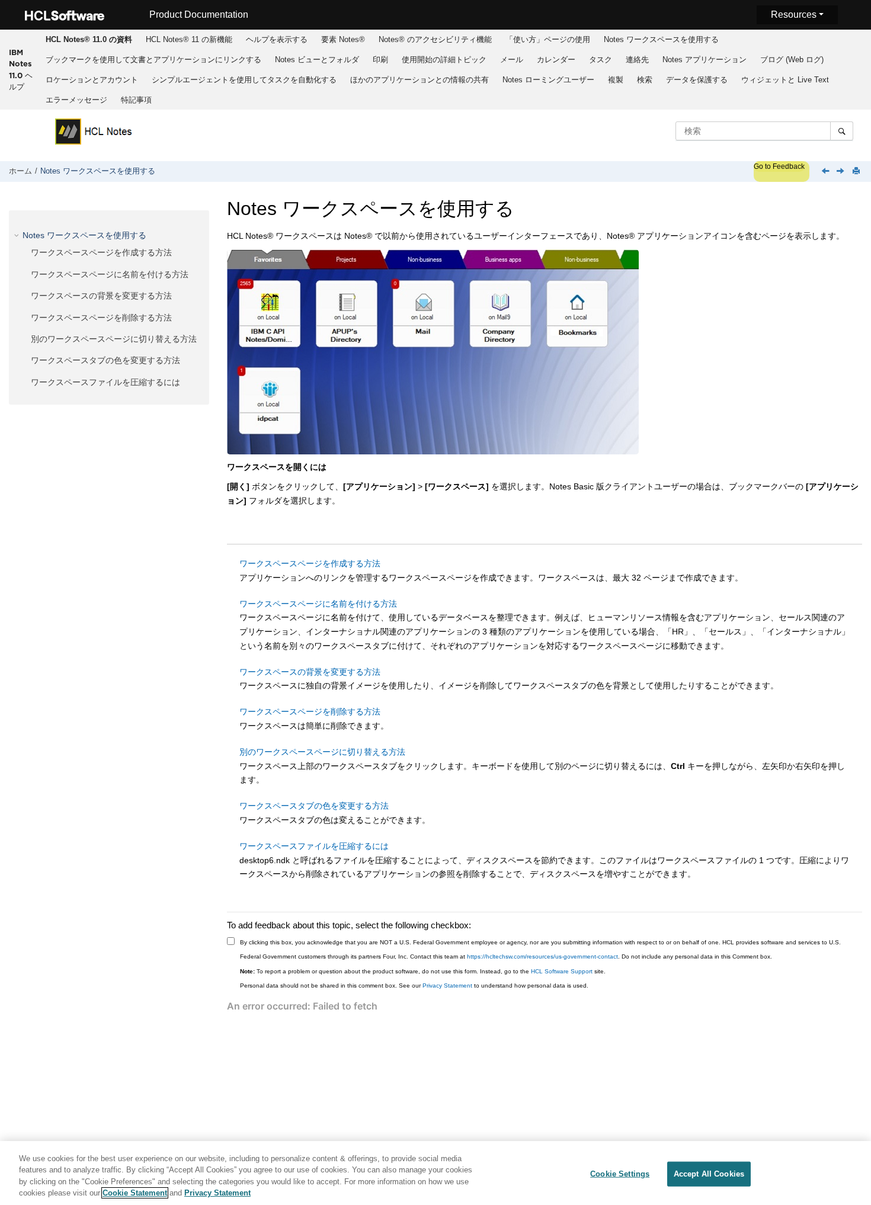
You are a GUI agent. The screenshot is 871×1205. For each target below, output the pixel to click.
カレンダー (556, 59)
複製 (615, 79)
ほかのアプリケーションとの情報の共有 (419, 79)
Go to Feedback (779, 166)
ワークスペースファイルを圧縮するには (105, 382)
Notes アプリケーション (704, 59)
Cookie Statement (135, 1192)
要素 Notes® (343, 39)
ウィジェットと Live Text (785, 79)
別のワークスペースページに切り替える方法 (114, 339)
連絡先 (637, 59)
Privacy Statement (447, 985)
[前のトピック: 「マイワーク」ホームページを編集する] (826, 172)
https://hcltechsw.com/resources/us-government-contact (542, 956)
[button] (18, 235)
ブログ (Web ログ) (792, 59)
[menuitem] (89, 40)
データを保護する (697, 79)
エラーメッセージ (76, 99)
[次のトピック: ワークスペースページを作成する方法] (841, 172)
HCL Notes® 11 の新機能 (189, 39)
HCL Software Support (562, 971)
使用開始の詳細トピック (444, 59)
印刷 (380, 59)
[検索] (841, 130)
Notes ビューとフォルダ (317, 59)
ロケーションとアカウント (92, 79)
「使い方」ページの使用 (547, 39)
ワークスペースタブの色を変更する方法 (105, 360)
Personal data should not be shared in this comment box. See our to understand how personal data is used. (414, 985)
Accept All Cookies (709, 1173)
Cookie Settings (619, 1173)
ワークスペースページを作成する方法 (101, 252)
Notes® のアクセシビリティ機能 (435, 39)
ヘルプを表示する (277, 39)
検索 (644, 79)
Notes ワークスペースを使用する (661, 39)
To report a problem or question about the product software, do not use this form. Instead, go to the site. (423, 971)
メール (511, 59)
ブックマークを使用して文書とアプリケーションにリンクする (153, 59)
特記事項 (136, 99)
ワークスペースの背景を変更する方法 (101, 295)
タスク (600, 59)
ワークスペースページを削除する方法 (101, 317)
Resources (793, 14)
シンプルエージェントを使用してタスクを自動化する (244, 79)
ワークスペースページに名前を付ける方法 (109, 274)
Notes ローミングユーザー (548, 79)
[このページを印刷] (857, 171)
